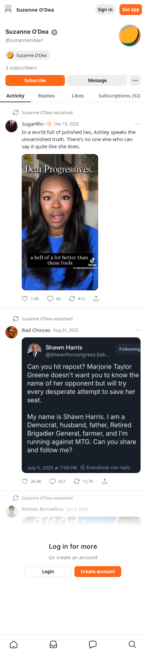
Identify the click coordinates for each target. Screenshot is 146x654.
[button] (13, 644)
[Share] (96, 298)
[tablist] (73, 95)
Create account (98, 571)
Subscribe (35, 80)
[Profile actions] (135, 80)
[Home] (8, 10)
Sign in (105, 9)
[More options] (137, 123)
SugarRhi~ (34, 123)
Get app (130, 9)
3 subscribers (21, 67)
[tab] (15, 95)
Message (97, 80)
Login (48, 571)
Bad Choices (36, 329)
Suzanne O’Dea (37, 112)
